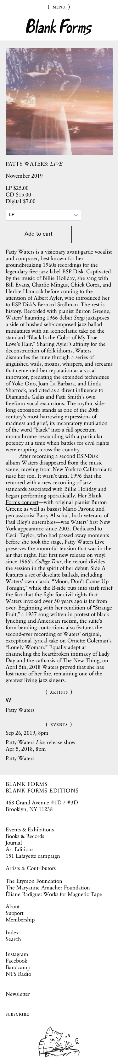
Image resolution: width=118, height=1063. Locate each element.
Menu (59, 6)
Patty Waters (20, 252)
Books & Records (25, 836)
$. (17, 188)
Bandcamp (18, 967)
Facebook (16, 961)
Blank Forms (59, 27)
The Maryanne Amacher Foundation (48, 887)
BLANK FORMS (27, 784)
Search (13, 939)
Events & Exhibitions (30, 829)
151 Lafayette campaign (33, 856)
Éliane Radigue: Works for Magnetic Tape (54, 894)
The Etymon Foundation (34, 881)
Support (14, 913)
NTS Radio (18, 974)
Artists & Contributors (31, 868)
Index (12, 932)
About (13, 906)
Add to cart (39, 234)
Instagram (17, 954)
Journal (14, 843)
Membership (20, 919)
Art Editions (19, 849)
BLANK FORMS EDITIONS (42, 790)
